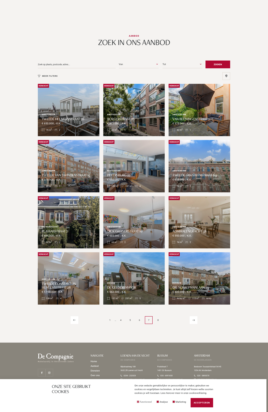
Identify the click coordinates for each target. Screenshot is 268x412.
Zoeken (218, 64)
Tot (164, 64)
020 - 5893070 (203, 376)
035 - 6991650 (166, 376)
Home (94, 361)
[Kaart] (226, 76)
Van (121, 64)
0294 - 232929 (130, 376)
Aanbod (94, 366)
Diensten (95, 370)
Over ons (95, 375)
